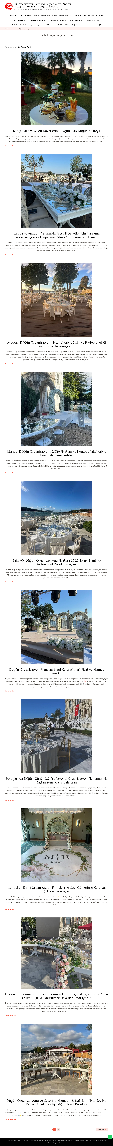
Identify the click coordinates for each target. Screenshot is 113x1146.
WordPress (61, 1143)
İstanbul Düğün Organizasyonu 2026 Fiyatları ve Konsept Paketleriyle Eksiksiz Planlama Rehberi (56, 453)
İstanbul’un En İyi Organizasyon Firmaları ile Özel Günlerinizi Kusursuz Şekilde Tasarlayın (56, 889)
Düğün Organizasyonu (41, 15)
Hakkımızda (88, 25)
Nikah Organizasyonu (77, 15)
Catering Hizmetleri (77, 20)
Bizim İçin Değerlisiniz (73, 25)
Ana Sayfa (13, 15)
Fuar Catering (25, 15)
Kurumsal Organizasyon (58, 20)
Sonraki (101, 1129)
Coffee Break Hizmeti (95, 15)
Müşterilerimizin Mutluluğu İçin (22, 25)
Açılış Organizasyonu (59, 15)
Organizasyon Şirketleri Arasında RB (49, 25)
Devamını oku (9, 146)
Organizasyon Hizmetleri (38, 20)
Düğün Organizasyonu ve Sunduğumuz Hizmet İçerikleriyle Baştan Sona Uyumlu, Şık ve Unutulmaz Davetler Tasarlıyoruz (56, 996)
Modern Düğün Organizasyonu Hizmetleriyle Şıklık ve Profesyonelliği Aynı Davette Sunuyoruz (56, 344)
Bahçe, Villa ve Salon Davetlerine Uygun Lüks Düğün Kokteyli (56, 131)
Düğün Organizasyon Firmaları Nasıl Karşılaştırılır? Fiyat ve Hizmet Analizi (56, 671)
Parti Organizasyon (19, 20)
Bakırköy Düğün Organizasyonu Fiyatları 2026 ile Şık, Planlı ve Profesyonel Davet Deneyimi (56, 562)
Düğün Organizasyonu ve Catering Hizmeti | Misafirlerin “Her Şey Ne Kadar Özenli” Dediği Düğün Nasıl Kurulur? (56, 1102)
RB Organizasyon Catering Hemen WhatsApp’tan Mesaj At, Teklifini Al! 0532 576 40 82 (43, 5)
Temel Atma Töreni (93, 20)
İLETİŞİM (99, 25)
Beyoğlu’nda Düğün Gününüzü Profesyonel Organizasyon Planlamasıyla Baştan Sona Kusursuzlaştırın (56, 780)
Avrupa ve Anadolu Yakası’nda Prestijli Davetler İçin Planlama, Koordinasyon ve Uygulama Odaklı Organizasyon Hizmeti (56, 235)
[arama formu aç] (106, 6)
